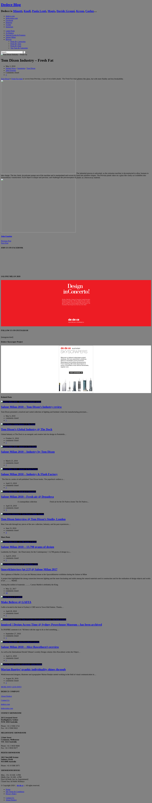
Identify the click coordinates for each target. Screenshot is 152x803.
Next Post (4, 243)
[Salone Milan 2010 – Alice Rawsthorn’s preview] (20, 642)
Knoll (27, 11)
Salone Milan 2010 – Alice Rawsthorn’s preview (30, 646)
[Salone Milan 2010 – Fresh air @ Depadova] (18, 492)
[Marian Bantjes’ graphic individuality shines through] (21, 664)
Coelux (89, 11)
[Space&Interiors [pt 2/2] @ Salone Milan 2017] (19, 564)
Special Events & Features (15, 35)
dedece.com (10, 16)
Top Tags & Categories (19, 48)
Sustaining (21, 68)
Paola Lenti (39, 11)
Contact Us (5, 700)
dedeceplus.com (12, 18)
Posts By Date (15, 46)
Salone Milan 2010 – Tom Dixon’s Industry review (31, 406)
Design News (11, 68)
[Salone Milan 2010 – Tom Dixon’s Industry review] (21, 402)
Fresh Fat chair (17, 79)
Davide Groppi (66, 11)
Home (8, 789)
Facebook (9, 20)
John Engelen (11, 70)
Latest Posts (10, 31)
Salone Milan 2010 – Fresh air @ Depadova (27, 496)
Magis (51, 11)
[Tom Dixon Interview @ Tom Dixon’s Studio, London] (22, 514)
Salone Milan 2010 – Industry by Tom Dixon (28, 451)
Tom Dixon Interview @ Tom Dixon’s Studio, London (33, 519)
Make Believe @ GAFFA (16, 602)
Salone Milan (11, 37)
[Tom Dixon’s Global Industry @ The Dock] (18, 424)
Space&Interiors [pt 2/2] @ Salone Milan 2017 (29, 569)
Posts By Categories (18, 42)
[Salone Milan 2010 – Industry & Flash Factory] (19, 469)
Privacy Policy (11, 794)
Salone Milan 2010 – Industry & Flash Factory (29, 474)
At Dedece (10, 33)
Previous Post (6, 241)
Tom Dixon (31, 68)
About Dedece (6, 696)
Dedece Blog (11, 4)
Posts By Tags (15, 44)
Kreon (80, 11)
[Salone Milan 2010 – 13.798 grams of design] (19, 542)
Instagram (9, 27)
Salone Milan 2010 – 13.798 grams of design (27, 546)
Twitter (8, 25)
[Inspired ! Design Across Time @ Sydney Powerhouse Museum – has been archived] (33, 619)
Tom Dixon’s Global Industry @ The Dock (26, 429)
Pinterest (9, 23)
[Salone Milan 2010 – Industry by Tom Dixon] (19, 447)
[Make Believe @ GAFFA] (11, 597)
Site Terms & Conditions (15, 792)
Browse (9, 39)
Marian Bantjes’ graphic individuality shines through (33, 669)
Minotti (17, 11)
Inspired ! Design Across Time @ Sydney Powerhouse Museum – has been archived (51, 624)
